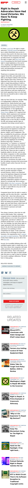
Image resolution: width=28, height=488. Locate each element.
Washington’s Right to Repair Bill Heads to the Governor (18, 383)
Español (4, 45)
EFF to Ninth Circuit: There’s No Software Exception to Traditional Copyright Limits (18, 479)
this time (6, 239)
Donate (16, 2)
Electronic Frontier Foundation (5, 3)
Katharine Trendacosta (17, 345)
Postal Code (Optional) (9, 288)
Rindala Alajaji (21, 361)
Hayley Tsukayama (7, 24)
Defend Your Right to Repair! (11, 266)
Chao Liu (22, 343)
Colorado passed (12, 50)
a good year (9, 48)
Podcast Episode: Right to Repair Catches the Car (17, 463)
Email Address (7, 293)
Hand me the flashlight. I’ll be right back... (16, 448)
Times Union (5, 112)
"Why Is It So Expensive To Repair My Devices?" (18, 416)
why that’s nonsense (15, 183)
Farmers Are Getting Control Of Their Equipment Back (18, 350)
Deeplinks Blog (14, 326)
